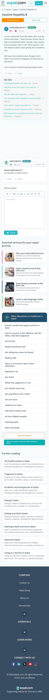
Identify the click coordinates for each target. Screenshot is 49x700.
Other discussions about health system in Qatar (22, 442)
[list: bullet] (28, 193)
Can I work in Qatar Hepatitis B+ (17, 105)
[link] (17, 193)
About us (24, 598)
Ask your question (25, 435)
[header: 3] (31, 193)
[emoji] (24, 193)
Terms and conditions (24, 678)
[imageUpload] (21, 193)
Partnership (24, 605)
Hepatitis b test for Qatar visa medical (20, 87)
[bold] (7, 193)
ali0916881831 (15, 161)
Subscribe (36, 20)
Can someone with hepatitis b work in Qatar (22, 98)
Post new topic (13, 20)
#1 (43, 31)
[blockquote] (14, 193)
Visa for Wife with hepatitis (15, 94)
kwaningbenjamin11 (18, 27)
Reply (20, 73)
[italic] (10, 193)
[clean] (38, 193)
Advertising (24, 590)
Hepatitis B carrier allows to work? (18, 109)
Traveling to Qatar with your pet (17, 83)
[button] (35, 193)
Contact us (24, 582)
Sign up (38, 3)
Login (31, 3)
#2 (43, 164)
